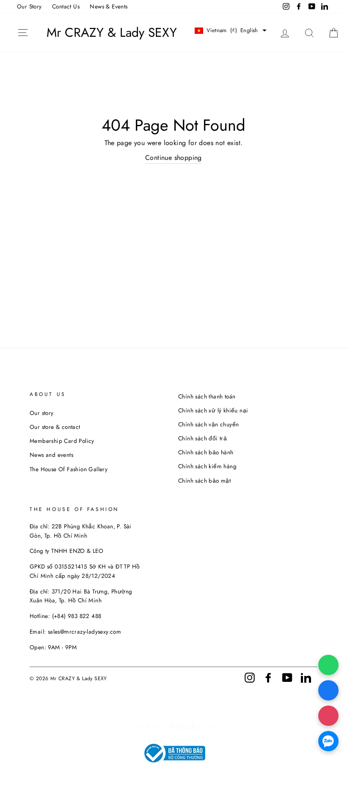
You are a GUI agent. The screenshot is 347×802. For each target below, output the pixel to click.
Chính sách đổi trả (202, 438)
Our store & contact (55, 427)
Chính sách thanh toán (206, 396)
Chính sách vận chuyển (208, 424)
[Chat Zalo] (328, 741)
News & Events (108, 6)
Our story (42, 413)
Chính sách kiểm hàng (207, 466)
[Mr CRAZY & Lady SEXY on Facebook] (268, 676)
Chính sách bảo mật (204, 480)
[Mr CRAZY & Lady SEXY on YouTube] (287, 676)
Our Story (29, 6)
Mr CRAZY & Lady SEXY (112, 32)
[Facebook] (328, 690)
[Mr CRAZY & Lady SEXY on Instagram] (250, 676)
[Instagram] (328, 716)
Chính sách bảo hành (206, 452)
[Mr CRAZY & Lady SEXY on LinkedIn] (306, 676)
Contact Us (66, 6)
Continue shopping (173, 157)
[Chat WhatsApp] (328, 665)
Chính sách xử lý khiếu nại (213, 410)
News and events (51, 454)
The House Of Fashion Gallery (68, 469)
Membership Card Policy (62, 441)
